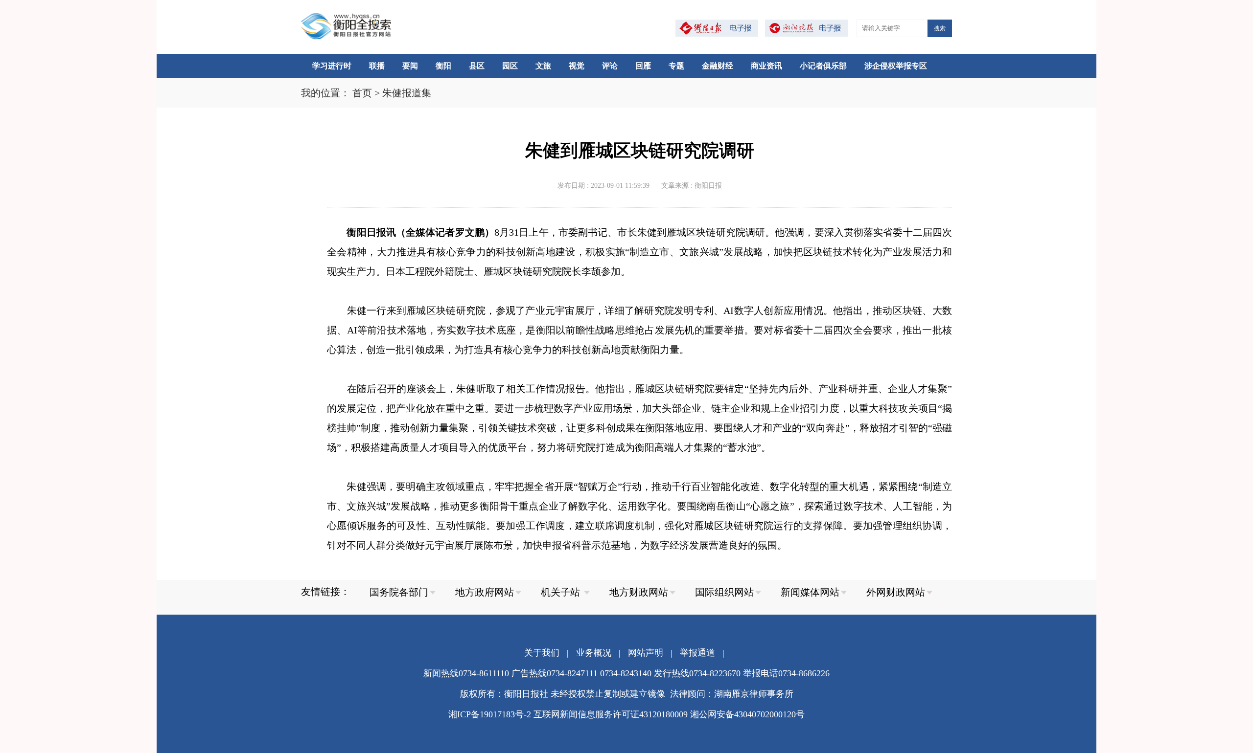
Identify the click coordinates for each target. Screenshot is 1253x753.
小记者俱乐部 (823, 66)
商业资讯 (766, 66)
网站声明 (645, 653)
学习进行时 (331, 66)
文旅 (543, 66)
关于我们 (541, 653)
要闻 (410, 66)
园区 (510, 66)
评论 (610, 66)
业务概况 (593, 653)
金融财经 (717, 66)
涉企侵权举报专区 (895, 66)
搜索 (940, 28)
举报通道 (697, 653)
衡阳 (443, 66)
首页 (362, 93)
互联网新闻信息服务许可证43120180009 (611, 714)
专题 (676, 66)
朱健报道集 (406, 93)
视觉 (576, 66)
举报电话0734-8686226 (786, 673)
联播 (377, 66)
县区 (477, 66)
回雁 (643, 66)
